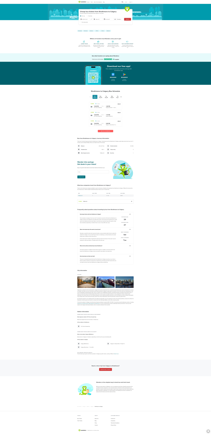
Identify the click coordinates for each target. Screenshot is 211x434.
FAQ (97, 30)
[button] (123, 2)
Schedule (80, 30)
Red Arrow (98, 303)
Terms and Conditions (115, 422)
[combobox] (85, 19)
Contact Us (113, 418)
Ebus (87, 303)
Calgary (92, 406)
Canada (84, 406)
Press (96, 422)
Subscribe (81, 176)
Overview (85, 30)
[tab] (83, 16)
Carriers (91, 30)
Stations (108, 30)
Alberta (88, 406)
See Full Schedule (105, 131)
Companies (113, 420)
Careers (96, 425)
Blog (95, 420)
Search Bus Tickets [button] (106, 369)
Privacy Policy (113, 425)
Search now (116, 353)
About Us (96, 418)
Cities (103, 30)
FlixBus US (80, 195)
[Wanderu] (82, 2)
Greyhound (79, 303)
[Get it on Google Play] (124, 74)
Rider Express (91, 303)
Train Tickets (79, 420)
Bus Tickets (79, 406)
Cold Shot (84, 303)
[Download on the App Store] (113, 74)
